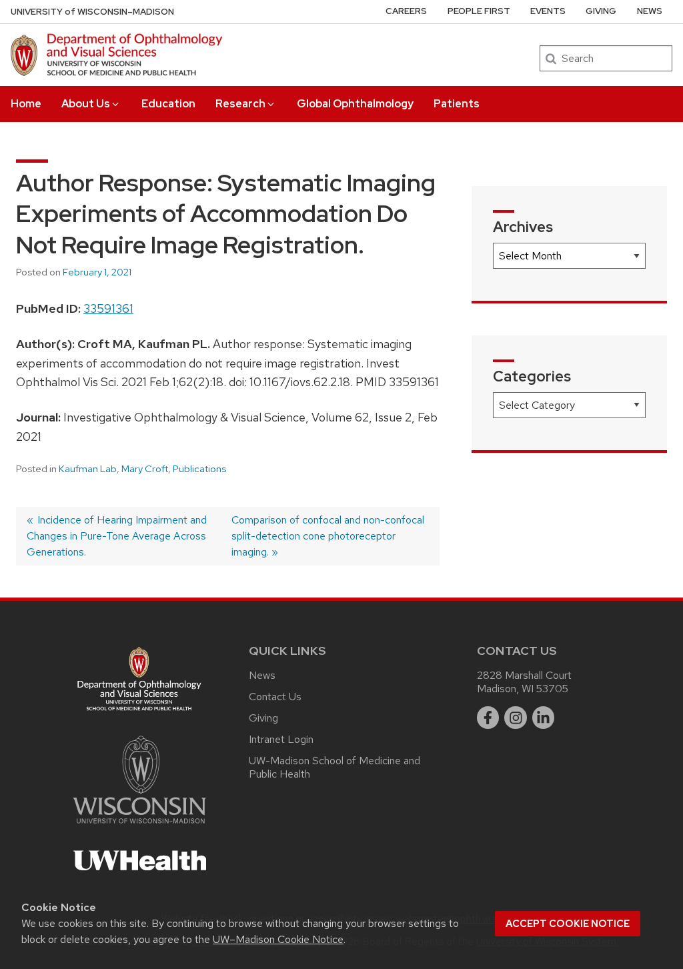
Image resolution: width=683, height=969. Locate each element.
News (649, 11)
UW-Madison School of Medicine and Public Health (334, 767)
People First (479, 11)
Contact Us (275, 697)
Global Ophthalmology (355, 104)
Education (168, 104)
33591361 (108, 308)
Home (26, 104)
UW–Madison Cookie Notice (278, 939)
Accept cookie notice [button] (568, 923)
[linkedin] (543, 717)
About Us (85, 104)
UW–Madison (92, 11)
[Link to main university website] (139, 826)
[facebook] (488, 717)
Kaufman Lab (88, 468)
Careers (406, 11)
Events (548, 11)
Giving (601, 11)
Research (240, 104)
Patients (457, 104)
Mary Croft (144, 468)
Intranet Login (281, 739)
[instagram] (515, 717)
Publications (199, 468)
